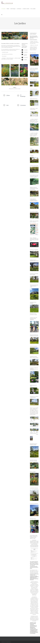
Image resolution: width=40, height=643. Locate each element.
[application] (34, 244)
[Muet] (36, 246)
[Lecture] (31, 246)
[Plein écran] (37, 246)
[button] (1, 14)
